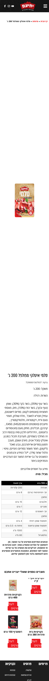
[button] (45, 6)
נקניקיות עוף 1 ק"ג (36, 579)
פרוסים (35, 21)
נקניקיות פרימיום (10, 675)
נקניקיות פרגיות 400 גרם (13, 596)
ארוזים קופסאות (26, 675)
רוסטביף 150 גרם (13, 631)
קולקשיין (28, 670)
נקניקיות (10, 663)
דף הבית (44, 21)
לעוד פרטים (36, 590)
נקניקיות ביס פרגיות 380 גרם (36, 633)
